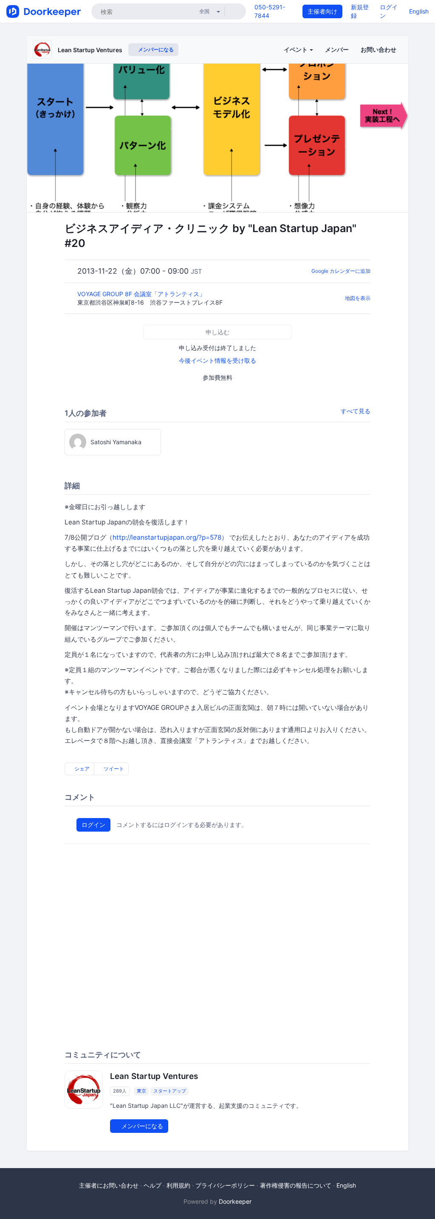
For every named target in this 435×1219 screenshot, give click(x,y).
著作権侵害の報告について (295, 1185)
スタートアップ (169, 1091)
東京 (141, 1091)
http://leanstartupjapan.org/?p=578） (170, 537)
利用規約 (178, 1185)
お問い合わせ (378, 49)
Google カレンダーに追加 (340, 271)
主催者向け (322, 11)
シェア (81, 768)
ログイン (93, 824)
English (419, 11)
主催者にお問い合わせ (108, 1185)
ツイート (113, 768)
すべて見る (355, 411)
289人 (120, 1091)
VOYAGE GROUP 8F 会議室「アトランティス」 (142, 293)
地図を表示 (357, 298)
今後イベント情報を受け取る (217, 360)
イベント (296, 49)
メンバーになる (155, 49)
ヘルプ (152, 1185)
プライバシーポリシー (225, 1185)
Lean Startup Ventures (90, 49)
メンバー (337, 49)
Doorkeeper (235, 1201)
